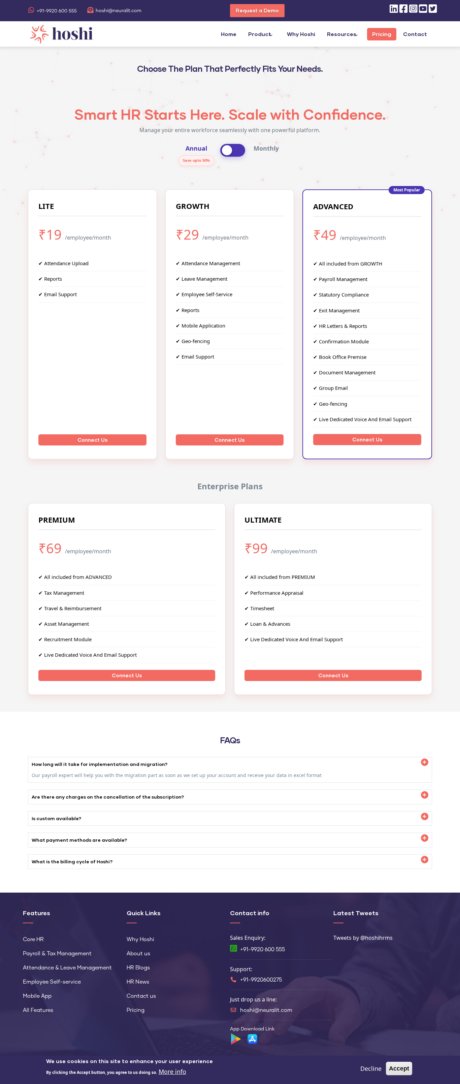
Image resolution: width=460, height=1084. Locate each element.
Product (259, 34)
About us (138, 953)
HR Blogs (138, 967)
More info (172, 1071)
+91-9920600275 (261, 980)
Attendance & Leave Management (67, 967)
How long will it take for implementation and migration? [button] (100, 764)
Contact (415, 34)
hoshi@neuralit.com (118, 10)
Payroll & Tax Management (57, 953)
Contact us (141, 996)
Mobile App (37, 996)
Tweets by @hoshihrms (363, 937)
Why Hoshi (301, 34)
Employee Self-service (52, 982)
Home (228, 34)
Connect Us (92, 440)
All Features (38, 1010)
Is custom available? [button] (56, 818)
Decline (371, 1068)
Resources (341, 34)
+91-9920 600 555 (57, 11)
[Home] (61, 33)
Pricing (381, 34)
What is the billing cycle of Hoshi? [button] (72, 861)
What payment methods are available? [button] (79, 840)
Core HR (33, 939)
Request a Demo (257, 10)
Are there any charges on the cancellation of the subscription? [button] (108, 797)
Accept (399, 1068)
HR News (138, 982)
